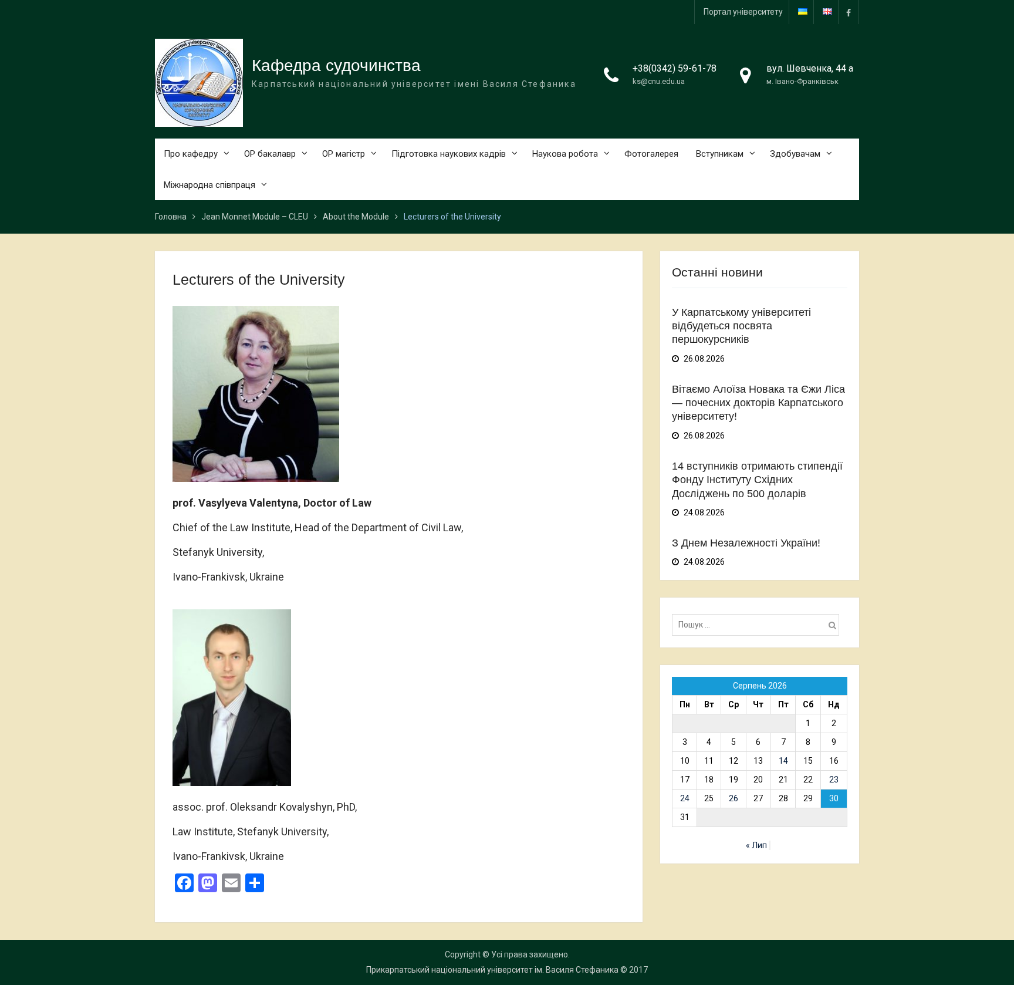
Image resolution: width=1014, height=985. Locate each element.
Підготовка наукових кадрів (448, 154)
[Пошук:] (758, 624)
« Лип (756, 845)
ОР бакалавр (270, 154)
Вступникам (719, 154)
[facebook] (848, 12)
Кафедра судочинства (336, 65)
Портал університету (743, 11)
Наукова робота (565, 154)
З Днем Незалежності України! (746, 543)
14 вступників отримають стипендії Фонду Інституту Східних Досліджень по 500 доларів (757, 480)
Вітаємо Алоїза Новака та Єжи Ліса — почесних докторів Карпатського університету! (758, 403)
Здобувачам (795, 154)
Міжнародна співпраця (209, 185)
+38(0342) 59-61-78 (674, 68)
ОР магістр (343, 154)
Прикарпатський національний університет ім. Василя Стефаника (492, 969)
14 (783, 760)
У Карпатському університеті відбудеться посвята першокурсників (741, 326)
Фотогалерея (651, 154)
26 (733, 798)
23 (834, 779)
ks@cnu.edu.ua (659, 81)
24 (684, 798)
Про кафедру (191, 154)
